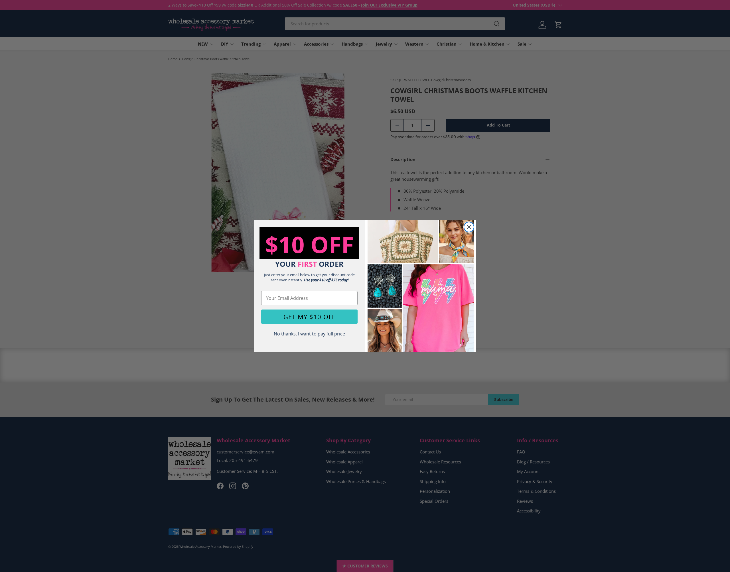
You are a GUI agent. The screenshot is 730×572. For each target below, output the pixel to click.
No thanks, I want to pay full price (309, 334)
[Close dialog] (469, 227)
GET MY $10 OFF (309, 316)
